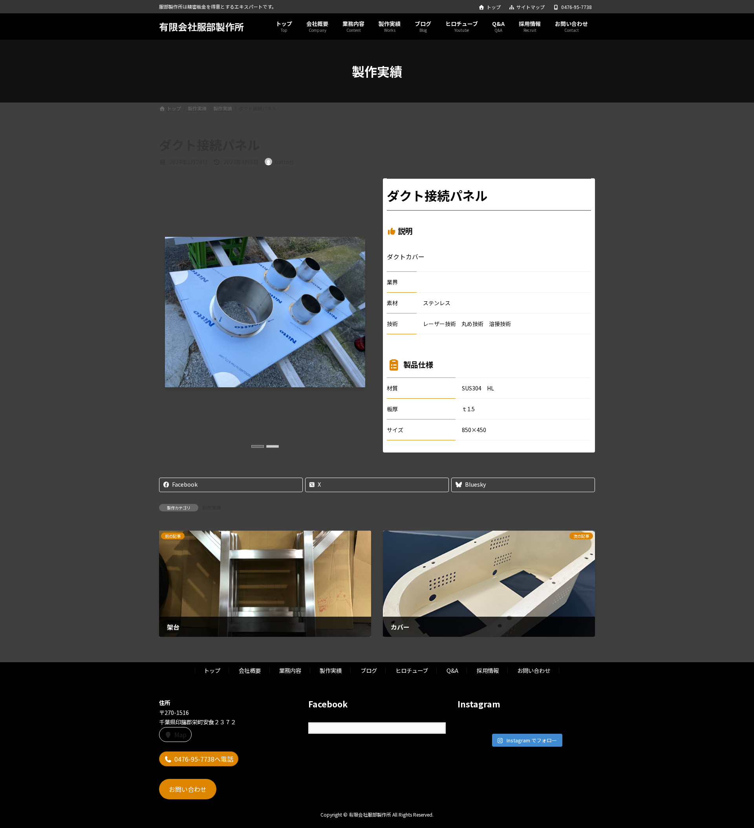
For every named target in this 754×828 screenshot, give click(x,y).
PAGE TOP (730, 795)
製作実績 (211, 507)
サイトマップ (530, 7)
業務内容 (290, 670)
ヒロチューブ (411, 670)
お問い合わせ (533, 670)
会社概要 (250, 670)
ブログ (369, 670)
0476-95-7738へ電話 (203, 759)
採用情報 (488, 670)
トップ (494, 7)
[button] (258, 446)
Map (180, 734)
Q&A (452, 670)
